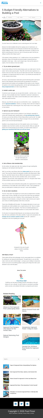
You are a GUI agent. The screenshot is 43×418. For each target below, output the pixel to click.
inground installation (10, 103)
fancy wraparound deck (8, 86)
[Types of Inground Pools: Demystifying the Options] (6, 367)
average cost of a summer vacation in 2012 (13, 216)
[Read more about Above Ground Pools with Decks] (31, 301)
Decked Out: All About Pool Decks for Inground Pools (30, 348)
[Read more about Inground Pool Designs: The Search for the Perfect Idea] (12, 319)
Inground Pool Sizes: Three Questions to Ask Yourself (23, 385)
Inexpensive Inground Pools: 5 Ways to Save (29, 328)
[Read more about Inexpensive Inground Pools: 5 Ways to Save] (31, 319)
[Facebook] (15, 404)
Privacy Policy (26, 413)
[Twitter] (21, 404)
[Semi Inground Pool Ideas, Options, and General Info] (6, 374)
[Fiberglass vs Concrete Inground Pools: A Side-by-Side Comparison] (6, 394)
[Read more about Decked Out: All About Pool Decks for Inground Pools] (31, 338)
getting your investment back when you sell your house (16, 129)
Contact (32, 413)
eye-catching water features (32, 115)
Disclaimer (15, 413)
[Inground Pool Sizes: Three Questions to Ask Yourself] (6, 387)
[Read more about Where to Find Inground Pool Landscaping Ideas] (12, 300)
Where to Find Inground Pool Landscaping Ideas (11, 308)
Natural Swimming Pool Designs (11, 336)
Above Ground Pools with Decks (30, 310)
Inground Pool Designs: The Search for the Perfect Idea (11, 328)
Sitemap (20, 413)
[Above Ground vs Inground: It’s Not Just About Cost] (6, 381)
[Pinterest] (27, 404)
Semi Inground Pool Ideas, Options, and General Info (23, 371)
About (10, 413)
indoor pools (26, 171)
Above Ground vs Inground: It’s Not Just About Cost (23, 378)
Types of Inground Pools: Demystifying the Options (23, 365)
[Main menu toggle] (40, 2)
